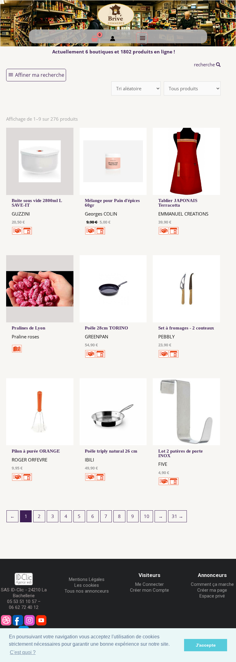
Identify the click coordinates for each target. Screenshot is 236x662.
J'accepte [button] (206, 645)
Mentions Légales (86, 579)
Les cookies (86, 585)
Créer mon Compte (149, 590)
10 (146, 516)
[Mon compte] (112, 39)
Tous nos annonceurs (87, 591)
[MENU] (142, 38)
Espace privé (212, 596)
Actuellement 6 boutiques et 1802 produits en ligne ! (113, 52)
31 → (177, 516)
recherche (205, 64)
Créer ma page (212, 590)
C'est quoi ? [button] (23, 652)
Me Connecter (149, 584)
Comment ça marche (212, 584)
